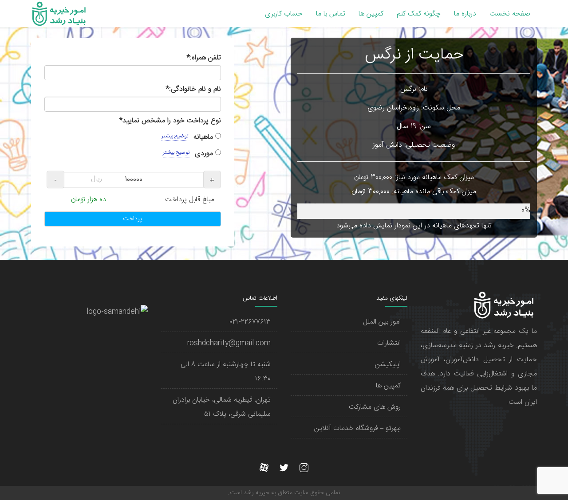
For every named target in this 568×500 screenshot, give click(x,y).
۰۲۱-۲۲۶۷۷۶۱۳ (250, 322)
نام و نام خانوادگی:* (193, 89)
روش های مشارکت (375, 407)
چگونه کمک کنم (419, 14)
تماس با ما (330, 14)
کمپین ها (371, 14)
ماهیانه (188, 137)
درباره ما (465, 14)
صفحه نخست (509, 14)
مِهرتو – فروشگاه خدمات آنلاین (357, 428)
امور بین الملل (382, 322)
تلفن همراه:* (204, 58)
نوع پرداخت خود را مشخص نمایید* (170, 121)
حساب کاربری (284, 14)
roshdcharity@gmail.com (229, 343)
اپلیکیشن (388, 365)
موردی (189, 154)
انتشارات (389, 343)
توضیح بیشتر (175, 136)
